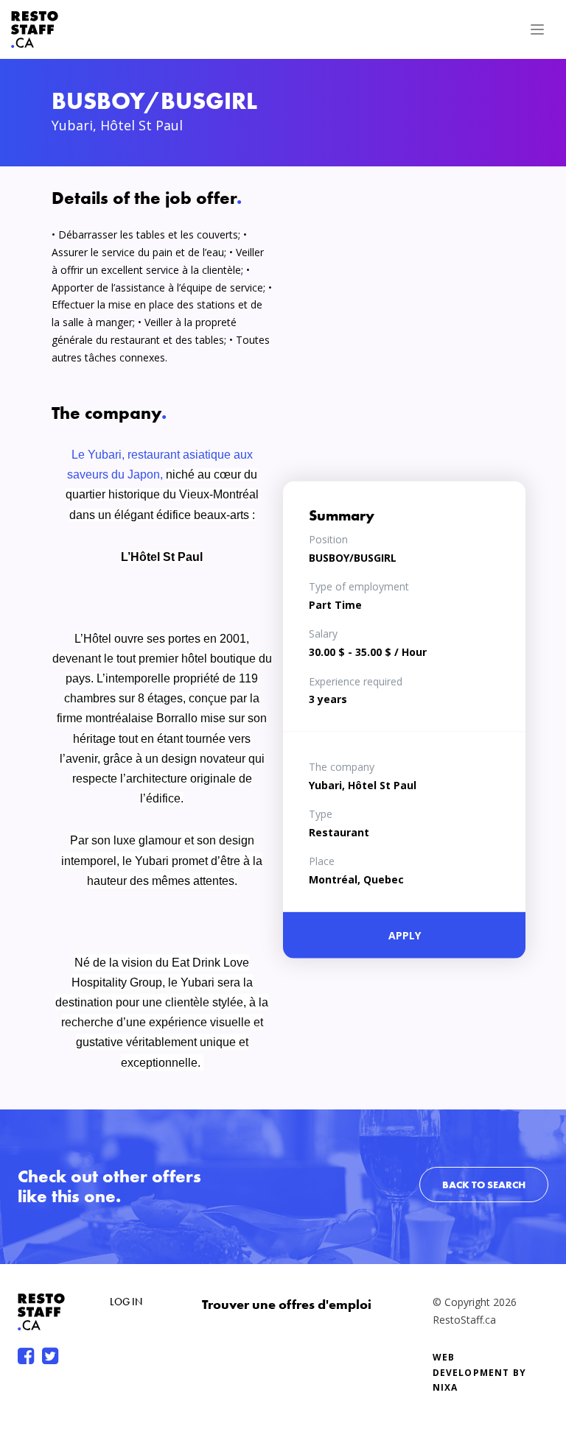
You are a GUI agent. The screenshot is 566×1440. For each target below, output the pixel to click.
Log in (126, 1301)
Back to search (483, 1184)
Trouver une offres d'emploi (286, 1304)
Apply (404, 935)
